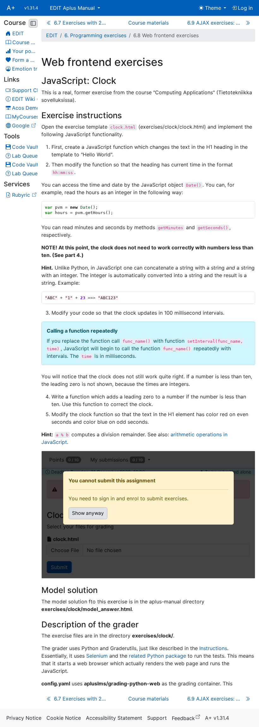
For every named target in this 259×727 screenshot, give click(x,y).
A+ (11, 8)
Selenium (97, 656)
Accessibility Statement (114, 718)
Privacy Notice (23, 718)
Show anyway (88, 513)
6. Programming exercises (95, 35)
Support (157, 718)
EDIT (51, 35)
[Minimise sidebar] (33, 23)
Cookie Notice (63, 718)
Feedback (187, 717)
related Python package (157, 656)
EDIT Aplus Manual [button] (73, 8)
